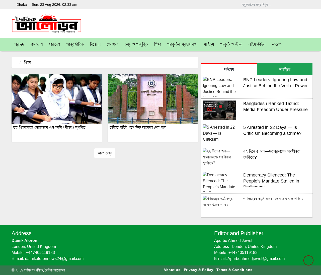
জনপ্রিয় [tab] (284, 69)
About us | (174, 270)
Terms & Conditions (234, 270)
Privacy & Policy (198, 270)
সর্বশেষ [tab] (229, 69)
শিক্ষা (27, 62)
